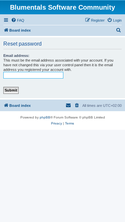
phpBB (45, 117)
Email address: (16, 56)
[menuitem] (17, 20)
